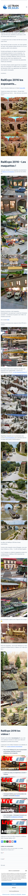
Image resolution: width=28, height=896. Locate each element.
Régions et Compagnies (8, 171)
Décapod (17, 795)
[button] (26, 870)
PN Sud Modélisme (10, 437)
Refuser (14, 887)
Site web (3, 865)
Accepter (14, 884)
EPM (8, 319)
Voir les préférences (14, 891)
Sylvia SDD (22, 88)
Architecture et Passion (17, 817)
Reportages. (22, 25)
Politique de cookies (6, 894)
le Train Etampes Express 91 (20, 372)
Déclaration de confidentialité (15, 894)
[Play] (14, 762)
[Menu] (26, 7)
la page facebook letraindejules (14, 746)
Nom (2, 852)
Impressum (24, 894)
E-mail (2, 859)
